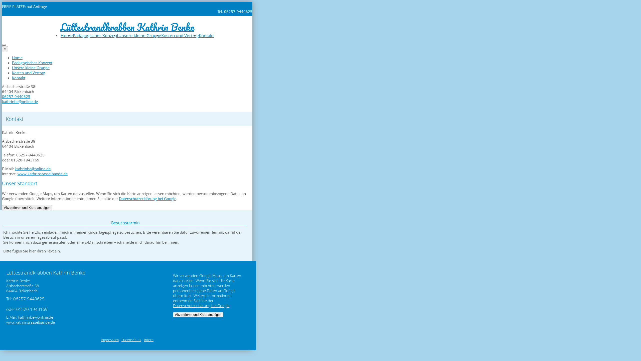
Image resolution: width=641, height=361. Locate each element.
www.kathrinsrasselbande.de (43, 173)
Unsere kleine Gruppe (139, 35)
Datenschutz (131, 340)
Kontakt (206, 35)
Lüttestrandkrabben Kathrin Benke (127, 27)
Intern (148, 340)
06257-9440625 (16, 96)
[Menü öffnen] (4, 45)
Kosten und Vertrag (180, 35)
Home (67, 35)
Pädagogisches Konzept (95, 35)
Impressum (110, 340)
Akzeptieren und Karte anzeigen (27, 208)
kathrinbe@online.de (20, 101)
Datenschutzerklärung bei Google (147, 198)
